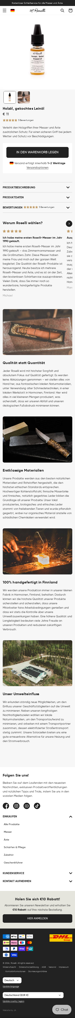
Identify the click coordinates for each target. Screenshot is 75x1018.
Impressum (64, 967)
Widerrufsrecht (9, 967)
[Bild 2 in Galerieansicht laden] (24, 97)
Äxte (6, 839)
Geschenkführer (13, 862)
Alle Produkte (11, 824)
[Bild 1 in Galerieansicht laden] (10, 97)
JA (15, 1010)
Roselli (14, 963)
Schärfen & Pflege (14, 847)
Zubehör (9, 854)
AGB (44, 967)
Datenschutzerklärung (29, 967)
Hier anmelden (37, 918)
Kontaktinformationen (15, 971)
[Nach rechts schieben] (69, 224)
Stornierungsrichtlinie (37, 971)
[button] (5, 10)
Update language (11, 986)
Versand (52, 967)
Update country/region (13, 1001)
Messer (8, 831)
